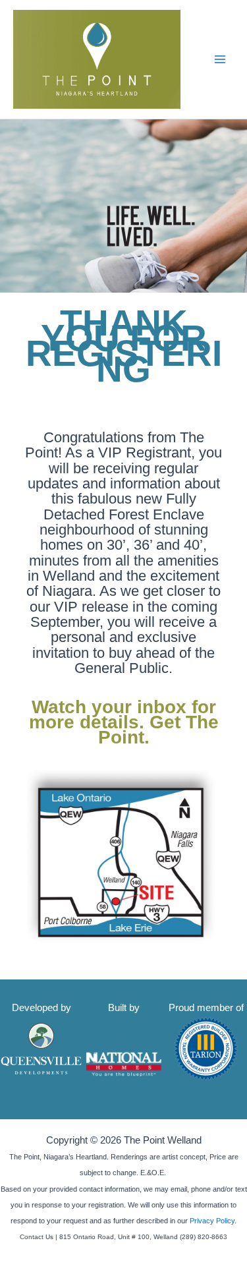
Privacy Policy (212, 1221)
